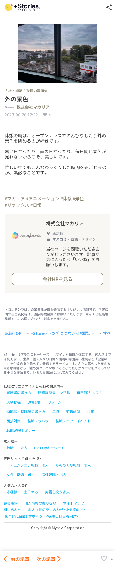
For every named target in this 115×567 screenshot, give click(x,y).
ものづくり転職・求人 (73, 464)
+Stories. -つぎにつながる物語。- (62, 333)
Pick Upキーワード (49, 447)
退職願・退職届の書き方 (25, 411)
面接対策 (13, 420)
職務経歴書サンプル (54, 392)
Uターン (54, 401)
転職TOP (13, 333)
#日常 (36, 205)
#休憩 (66, 198)
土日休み (31, 491)
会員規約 (11, 502)
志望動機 (13, 401)
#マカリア (15, 198)
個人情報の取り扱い (40, 502)
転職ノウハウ (38, 420)
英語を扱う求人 (57, 491)
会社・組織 (13, 90)
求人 (23, 447)
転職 (10, 447)
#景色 (78, 198)
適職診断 (73, 411)
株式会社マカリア (33, 107)
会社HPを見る (57, 278)
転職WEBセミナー (20, 430)
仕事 (90, 411)
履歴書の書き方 (18, 392)
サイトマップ (73, 502)
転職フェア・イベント (73, 420)
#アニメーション (42, 198)
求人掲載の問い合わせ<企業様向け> (56, 509)
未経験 (11, 491)
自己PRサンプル (90, 392)
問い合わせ (12, 509)
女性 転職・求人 (20, 474)
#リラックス (17, 205)
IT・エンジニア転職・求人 (27, 464)
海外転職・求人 (54, 474)
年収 (55, 411)
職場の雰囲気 (36, 90)
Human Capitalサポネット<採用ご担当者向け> (41, 515)
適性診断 (34, 401)
